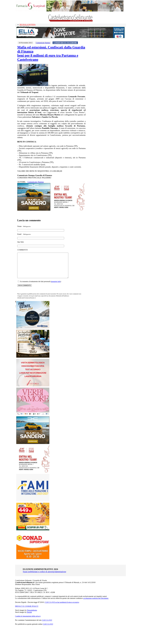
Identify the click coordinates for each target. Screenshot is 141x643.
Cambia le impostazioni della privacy (28, 616)
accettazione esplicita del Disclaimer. (96, 598)
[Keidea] (32, 530)
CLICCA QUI (47, 620)
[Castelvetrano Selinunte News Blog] (70, 21)
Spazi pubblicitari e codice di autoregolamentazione (44, 571)
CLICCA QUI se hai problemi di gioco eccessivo (62, 602)
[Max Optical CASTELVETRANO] (32, 328)
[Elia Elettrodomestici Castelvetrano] (70, 37)
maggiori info (55, 281)
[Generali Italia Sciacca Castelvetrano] (67, 210)
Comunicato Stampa (43, 43)
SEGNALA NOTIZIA (27, 24)
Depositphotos (32, 610)
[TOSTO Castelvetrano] (33, 357)
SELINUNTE (24, 26)
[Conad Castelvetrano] (32, 558)
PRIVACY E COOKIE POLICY (26, 606)
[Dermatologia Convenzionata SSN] (32, 386)
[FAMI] (32, 501)
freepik (29, 612)
